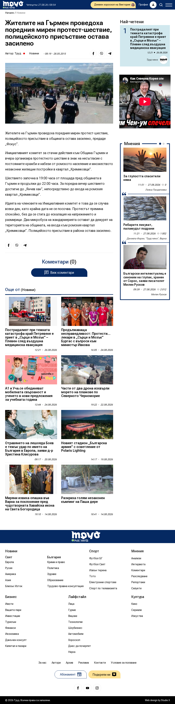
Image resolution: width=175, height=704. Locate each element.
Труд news (152, 59)
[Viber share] (101, 53)
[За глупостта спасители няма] (144, 160)
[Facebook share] (93, 53)
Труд (18, 53)
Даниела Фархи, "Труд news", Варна (146, 238)
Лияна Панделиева (155, 189)
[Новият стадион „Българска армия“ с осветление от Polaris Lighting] (87, 424)
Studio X (165, 700)
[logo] (13, 5)
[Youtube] (87, 688)
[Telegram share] (109, 53)
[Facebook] (78, 688)
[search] (161, 4)
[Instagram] (97, 688)
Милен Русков (158, 294)
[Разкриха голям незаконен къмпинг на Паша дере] (87, 479)
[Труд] (85, 536)
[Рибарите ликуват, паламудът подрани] (144, 208)
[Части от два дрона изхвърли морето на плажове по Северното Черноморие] (87, 369)
